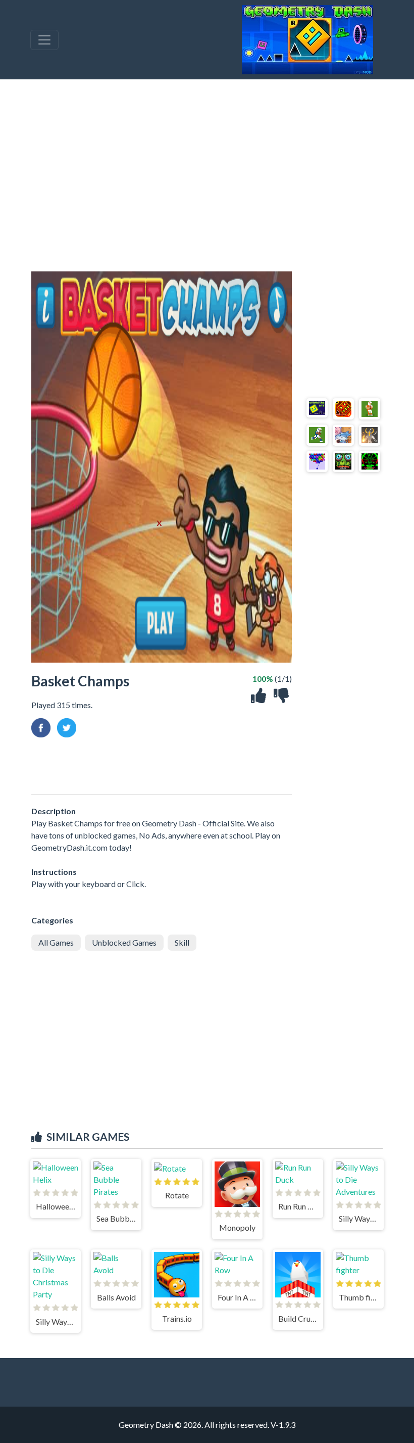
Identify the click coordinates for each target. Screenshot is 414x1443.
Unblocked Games (124, 942)
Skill (182, 942)
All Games (56, 942)
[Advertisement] (207, 175)
